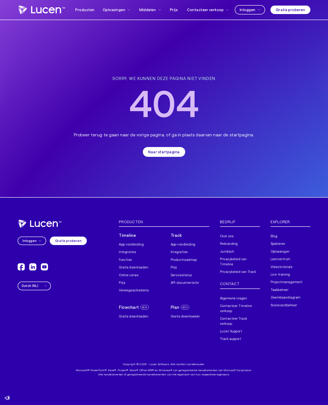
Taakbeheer (280, 290)
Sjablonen (278, 243)
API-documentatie (185, 282)
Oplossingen (280, 251)
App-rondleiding (131, 244)
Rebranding (229, 243)
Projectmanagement (287, 282)
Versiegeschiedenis (134, 290)
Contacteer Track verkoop (233, 321)
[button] (117, 10)
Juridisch (227, 251)
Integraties (127, 252)
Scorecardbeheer (284, 305)
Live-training (280, 274)
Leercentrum (281, 259)
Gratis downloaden (133, 267)
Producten (84, 10)
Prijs (174, 10)
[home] (39, 223)
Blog (274, 236)
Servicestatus (181, 275)
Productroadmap (184, 260)
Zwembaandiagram (286, 297)
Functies (125, 260)
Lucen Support (231, 331)
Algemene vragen (233, 298)
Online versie (129, 275)
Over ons (227, 236)
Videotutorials (282, 267)
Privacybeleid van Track (238, 272)
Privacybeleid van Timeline (233, 261)
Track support (230, 339)
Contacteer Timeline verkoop (236, 308)
